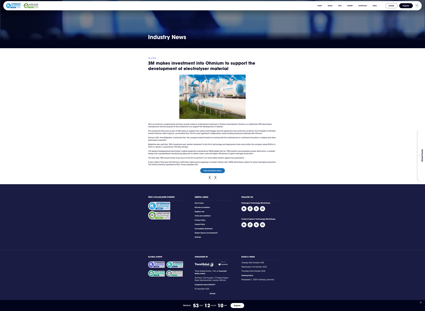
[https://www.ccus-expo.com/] (174, 276)
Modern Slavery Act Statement (206, 233)
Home (320, 6)
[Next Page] (215, 177)
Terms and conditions (203, 216)
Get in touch (199, 203)
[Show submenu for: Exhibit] (355, 6)
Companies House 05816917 (205, 285)
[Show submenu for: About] (334, 6)
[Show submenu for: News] (379, 6)
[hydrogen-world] (159, 210)
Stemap (212, 293)
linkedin (243, 208)
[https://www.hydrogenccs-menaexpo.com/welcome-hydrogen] (156, 267)
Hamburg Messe (247, 275)
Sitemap (198, 237)
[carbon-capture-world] (159, 219)
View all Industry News (212, 171)
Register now (199, 212)
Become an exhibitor (202, 207)
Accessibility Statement (203, 229)
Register (406, 6)
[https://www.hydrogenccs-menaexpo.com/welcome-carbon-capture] (156, 276)
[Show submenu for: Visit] (344, 6)
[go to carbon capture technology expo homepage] (31, 6)
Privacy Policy (200, 220)
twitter (256, 208)
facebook (250, 208)
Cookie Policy (200, 224)
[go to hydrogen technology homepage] (13, 6)
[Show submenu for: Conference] (369, 6)
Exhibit (391, 6)
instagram (262, 208)
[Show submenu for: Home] (324, 6)
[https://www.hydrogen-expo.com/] (174, 267)
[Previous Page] (210, 177)
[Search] (416, 5)
